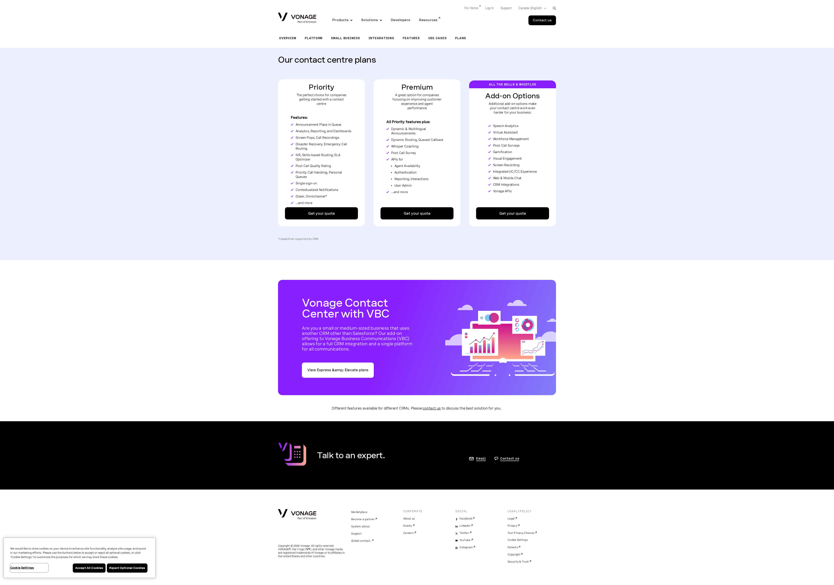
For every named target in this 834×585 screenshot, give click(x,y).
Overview (287, 38)
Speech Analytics (506, 126)
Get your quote (321, 213)
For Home (471, 8)
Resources (428, 20)
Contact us (542, 20)
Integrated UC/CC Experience (515, 172)
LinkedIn (465, 525)
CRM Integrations (506, 185)
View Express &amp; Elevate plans (337, 370)
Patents (513, 547)
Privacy (512, 525)
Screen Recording (506, 165)
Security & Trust (518, 561)
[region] (79, 558)
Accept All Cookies (89, 568)
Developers (400, 20)
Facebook (466, 518)
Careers (408, 533)
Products (340, 20)
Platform (314, 38)
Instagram (466, 547)
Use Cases (437, 38)
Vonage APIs (502, 191)
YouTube (465, 540)
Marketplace (359, 512)
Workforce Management (511, 139)
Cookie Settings (518, 540)
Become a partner (362, 519)
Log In (489, 8)
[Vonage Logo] (297, 18)
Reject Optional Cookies (127, 568)
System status (360, 526)
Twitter (464, 533)
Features (411, 38)
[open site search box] (554, 8)
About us (409, 518)
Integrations (381, 38)
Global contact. (361, 540)
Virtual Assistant (505, 132)
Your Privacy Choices (521, 533)
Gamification (502, 152)
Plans (460, 38)
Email (481, 458)
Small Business (345, 38)
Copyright (514, 554)
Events (407, 525)
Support (506, 8)
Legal (511, 518)
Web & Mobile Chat (507, 178)
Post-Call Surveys (506, 145)
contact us (432, 408)
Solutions (369, 20)
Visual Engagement (507, 158)
